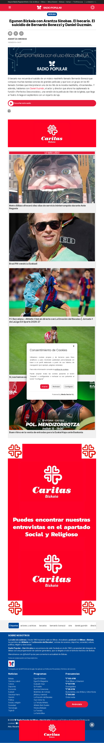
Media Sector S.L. (67, 394)
